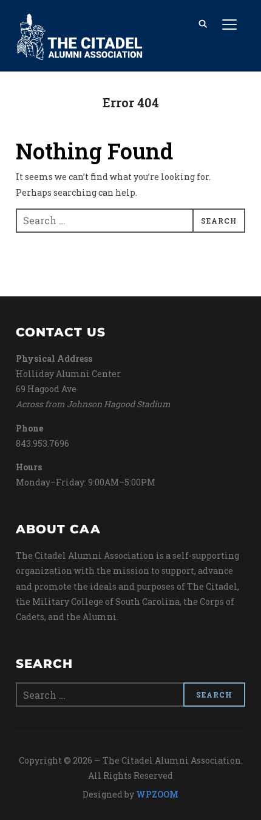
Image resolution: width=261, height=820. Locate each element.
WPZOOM (157, 794)
